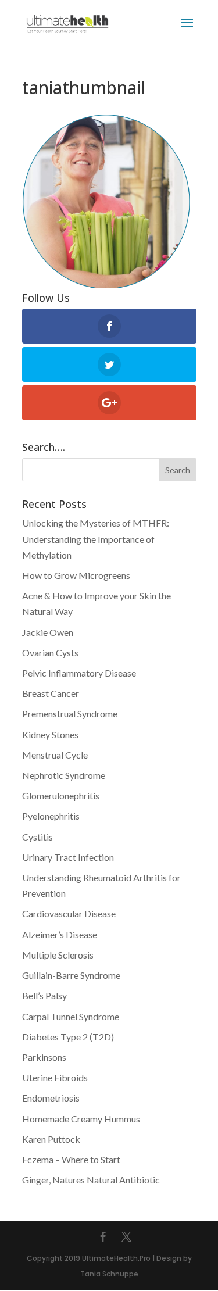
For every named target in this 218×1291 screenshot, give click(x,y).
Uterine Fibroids (55, 1077)
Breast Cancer (50, 693)
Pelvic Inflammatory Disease (79, 672)
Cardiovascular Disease (69, 913)
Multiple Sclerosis (58, 954)
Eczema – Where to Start (71, 1159)
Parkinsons (44, 1057)
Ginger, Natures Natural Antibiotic (91, 1179)
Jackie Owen (47, 632)
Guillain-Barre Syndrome (71, 975)
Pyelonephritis (51, 815)
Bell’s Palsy (44, 995)
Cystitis (37, 836)
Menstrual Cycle (55, 754)
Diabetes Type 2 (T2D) (68, 1036)
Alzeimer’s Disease (59, 934)
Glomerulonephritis (60, 795)
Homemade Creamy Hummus (81, 1118)
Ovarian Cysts (50, 652)
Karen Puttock (51, 1139)
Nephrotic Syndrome (63, 775)
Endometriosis (51, 1097)
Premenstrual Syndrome (69, 713)
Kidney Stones (50, 734)
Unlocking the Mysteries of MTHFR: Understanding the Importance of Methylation (95, 538)
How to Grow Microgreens (76, 575)
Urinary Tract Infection (68, 857)
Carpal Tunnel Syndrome (70, 1016)
